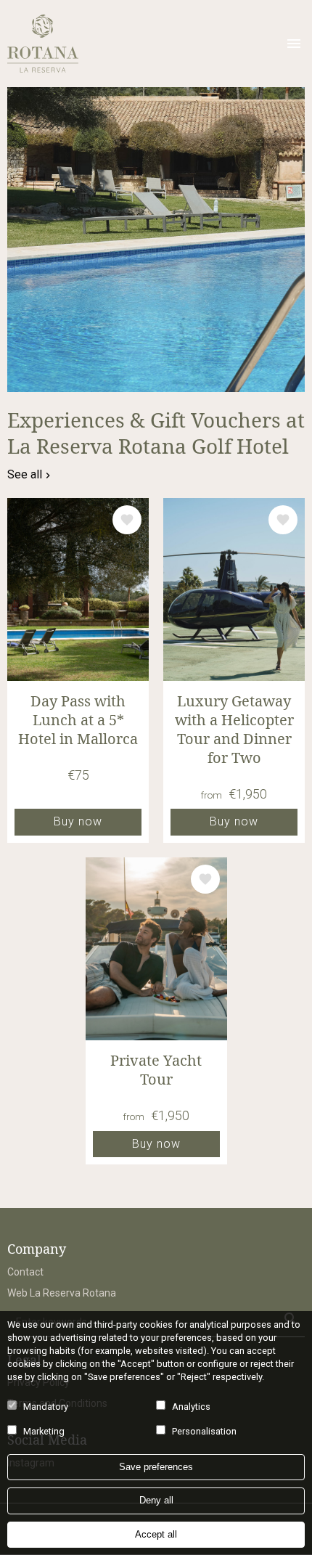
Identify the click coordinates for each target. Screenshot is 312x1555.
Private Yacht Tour (156, 1070)
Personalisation (204, 1431)
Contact (25, 1272)
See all (24, 474)
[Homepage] (139, 43)
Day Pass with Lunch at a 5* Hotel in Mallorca (78, 720)
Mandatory (45, 1406)
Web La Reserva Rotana (61, 1293)
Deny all (156, 1500)
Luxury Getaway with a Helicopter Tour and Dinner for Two (234, 729)
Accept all (156, 1534)
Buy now (78, 821)
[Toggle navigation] (294, 44)
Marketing (44, 1431)
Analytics (191, 1406)
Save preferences (156, 1466)
